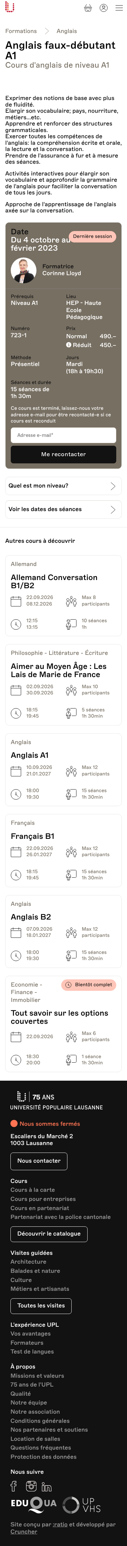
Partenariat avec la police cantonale (60, 1217)
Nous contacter (39, 1161)
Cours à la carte (32, 1190)
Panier (88, 8)
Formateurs (27, 1343)
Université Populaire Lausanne (9, 6)
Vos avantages (30, 1334)
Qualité (20, 1394)
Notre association (35, 1412)
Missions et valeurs (37, 1376)
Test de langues (32, 1352)
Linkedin (47, 1486)
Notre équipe (28, 1403)
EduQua (33, 1505)
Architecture (28, 1262)
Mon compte (103, 8)
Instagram (31, 1486)
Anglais (67, 31)
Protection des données (43, 1457)
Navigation (119, 8)
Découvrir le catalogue (49, 1234)
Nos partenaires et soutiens (49, 1430)
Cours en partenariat (39, 1208)
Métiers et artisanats (39, 1289)
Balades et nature (35, 1271)
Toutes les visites (41, 1305)
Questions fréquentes (40, 1448)
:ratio (60, 1524)
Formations (21, 31)
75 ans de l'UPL (31, 1385)
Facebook (15, 1486)
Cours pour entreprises (43, 1199)
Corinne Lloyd (61, 273)
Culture (21, 1280)
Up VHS (81, 1505)
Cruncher (23, 1532)
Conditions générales (40, 1421)
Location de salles (35, 1439)
